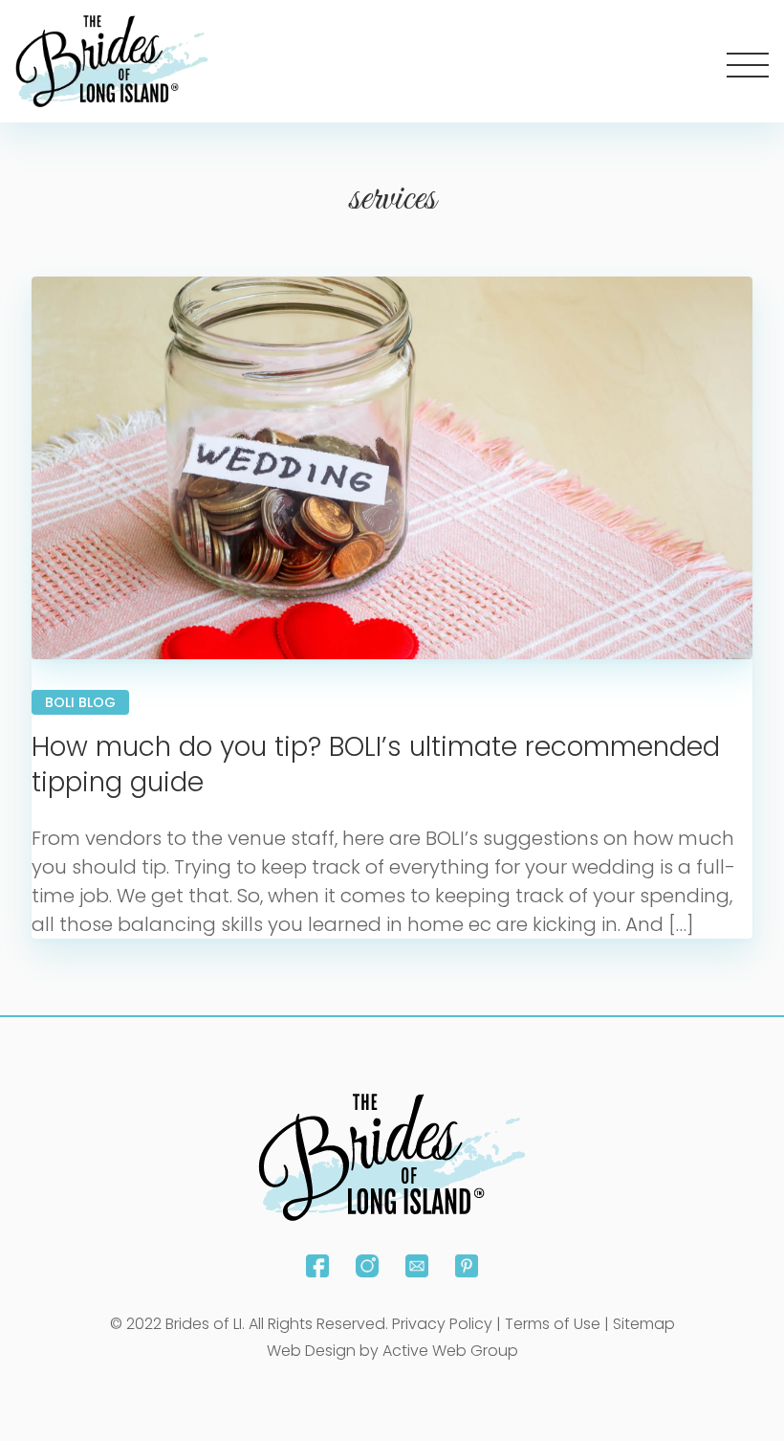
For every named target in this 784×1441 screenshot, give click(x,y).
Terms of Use (552, 1324)
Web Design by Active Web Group (392, 1351)
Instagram (367, 1265)
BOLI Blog (80, 702)
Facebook (317, 1265)
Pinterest (466, 1265)
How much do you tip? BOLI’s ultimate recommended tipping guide (376, 764)
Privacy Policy (442, 1324)
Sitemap (644, 1324)
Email (416, 1265)
